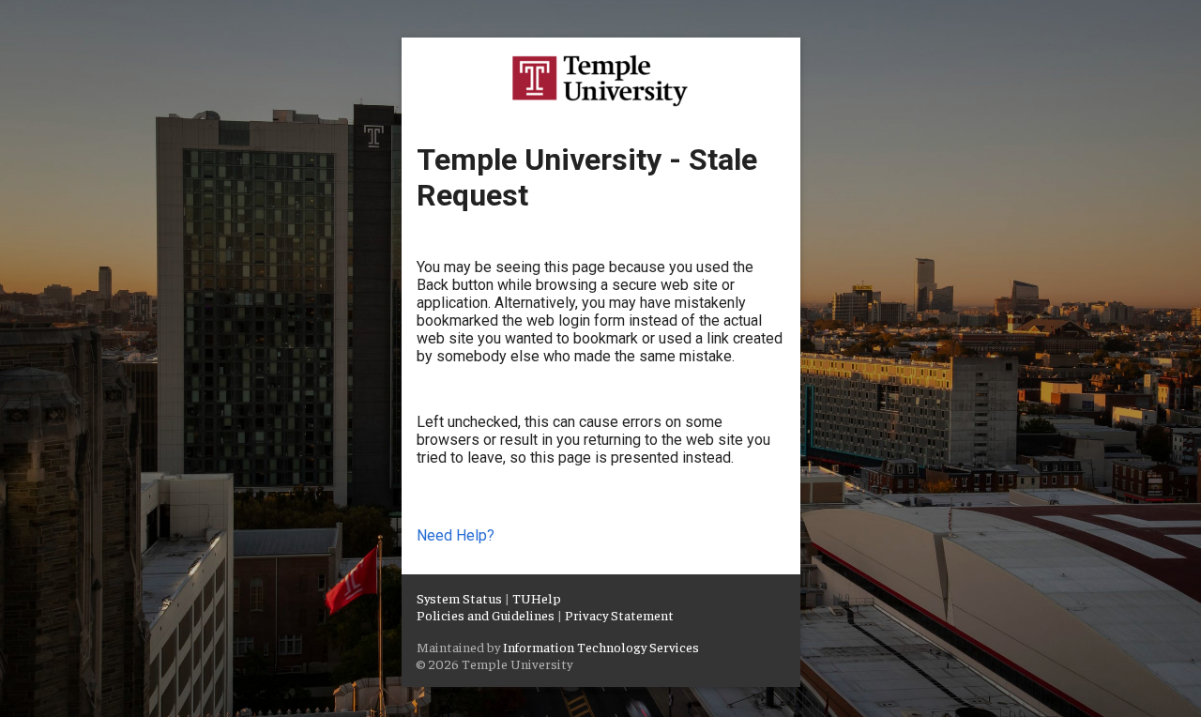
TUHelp (536, 597)
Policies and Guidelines (486, 614)
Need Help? (455, 535)
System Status (459, 597)
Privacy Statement (619, 614)
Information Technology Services (601, 646)
